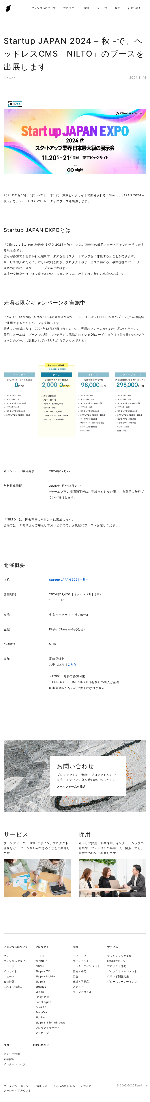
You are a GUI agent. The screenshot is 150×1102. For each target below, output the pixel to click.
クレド (8, 955)
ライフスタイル (82, 991)
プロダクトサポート (47, 1027)
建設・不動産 (81, 981)
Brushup (40, 986)
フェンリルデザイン (16, 961)
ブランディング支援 (119, 955)
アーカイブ (42, 1032)
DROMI (40, 966)
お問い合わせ (136, 8)
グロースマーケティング (122, 981)
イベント (10, 77)
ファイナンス (81, 961)
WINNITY (41, 961)
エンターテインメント (86, 966)
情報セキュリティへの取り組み (55, 1086)
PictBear (41, 1017)
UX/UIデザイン (116, 961)
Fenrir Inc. (8, 8)
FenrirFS (40, 1007)
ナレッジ (9, 966)
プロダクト (70, 8)
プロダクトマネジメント (122, 971)
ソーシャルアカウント (17, 1090)
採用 (118, 8)
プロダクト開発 (116, 966)
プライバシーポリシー (17, 1086)
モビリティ (79, 955)
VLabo (39, 991)
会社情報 (9, 981)
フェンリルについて (43, 8)
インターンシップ (14, 1064)
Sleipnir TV (42, 971)
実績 (87, 8)
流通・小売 (79, 971)
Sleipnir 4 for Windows (50, 1022)
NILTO (39, 955)
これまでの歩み (13, 986)
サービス (102, 8)
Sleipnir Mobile (45, 976)
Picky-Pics (42, 996)
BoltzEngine (43, 1002)
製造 (75, 976)
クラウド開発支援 (118, 976)
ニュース (9, 976)
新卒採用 (9, 1059)
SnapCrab (42, 1012)
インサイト (10, 971)
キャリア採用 (12, 1054)
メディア (78, 986)
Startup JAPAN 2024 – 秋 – (68, 579)
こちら (72, 664)
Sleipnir (40, 981)
